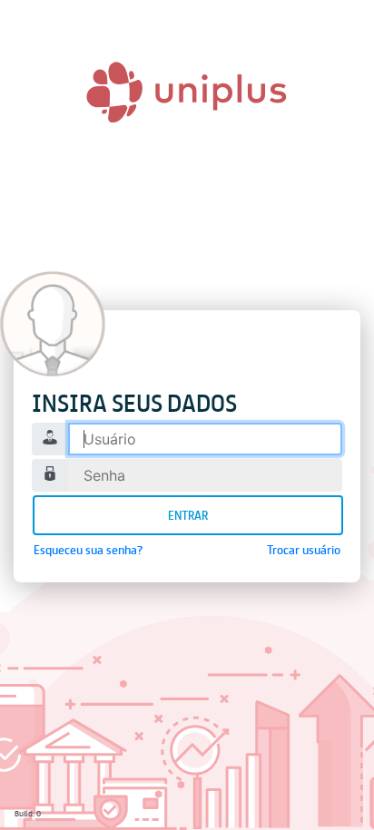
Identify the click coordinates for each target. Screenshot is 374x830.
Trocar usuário (303, 549)
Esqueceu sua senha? (88, 549)
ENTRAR (188, 514)
